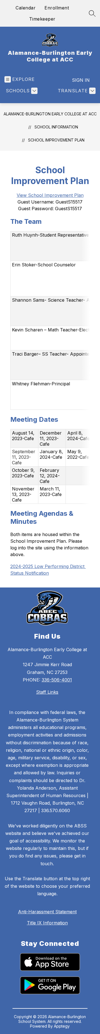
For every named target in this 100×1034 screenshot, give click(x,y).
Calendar (26, 8)
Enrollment (56, 8)
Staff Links (47, 692)
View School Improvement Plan (50, 195)
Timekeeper (42, 19)
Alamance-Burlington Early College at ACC (50, 113)
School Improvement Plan (56, 140)
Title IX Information (47, 923)
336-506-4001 (57, 680)
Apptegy (62, 1026)
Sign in (81, 80)
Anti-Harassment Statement (47, 911)
